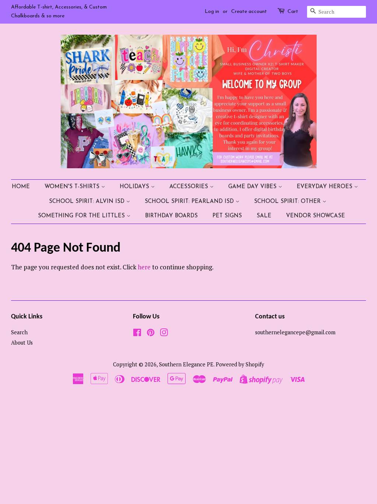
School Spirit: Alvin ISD (87, 201)
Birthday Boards (171, 216)
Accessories (189, 187)
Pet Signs (227, 216)
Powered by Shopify (240, 364)
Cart (293, 11)
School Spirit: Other (288, 201)
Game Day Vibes (253, 187)
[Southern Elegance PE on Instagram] (164, 333)
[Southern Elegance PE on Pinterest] (151, 333)
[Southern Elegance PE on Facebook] (137, 333)
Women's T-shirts (73, 187)
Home (21, 187)
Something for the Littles (82, 216)
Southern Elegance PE (186, 364)
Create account (249, 11)
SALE (264, 216)
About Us (22, 342)
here (144, 267)
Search (19, 332)
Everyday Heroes (325, 187)
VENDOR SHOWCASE (315, 216)
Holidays (135, 187)
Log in (212, 11)
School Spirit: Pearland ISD (190, 201)
